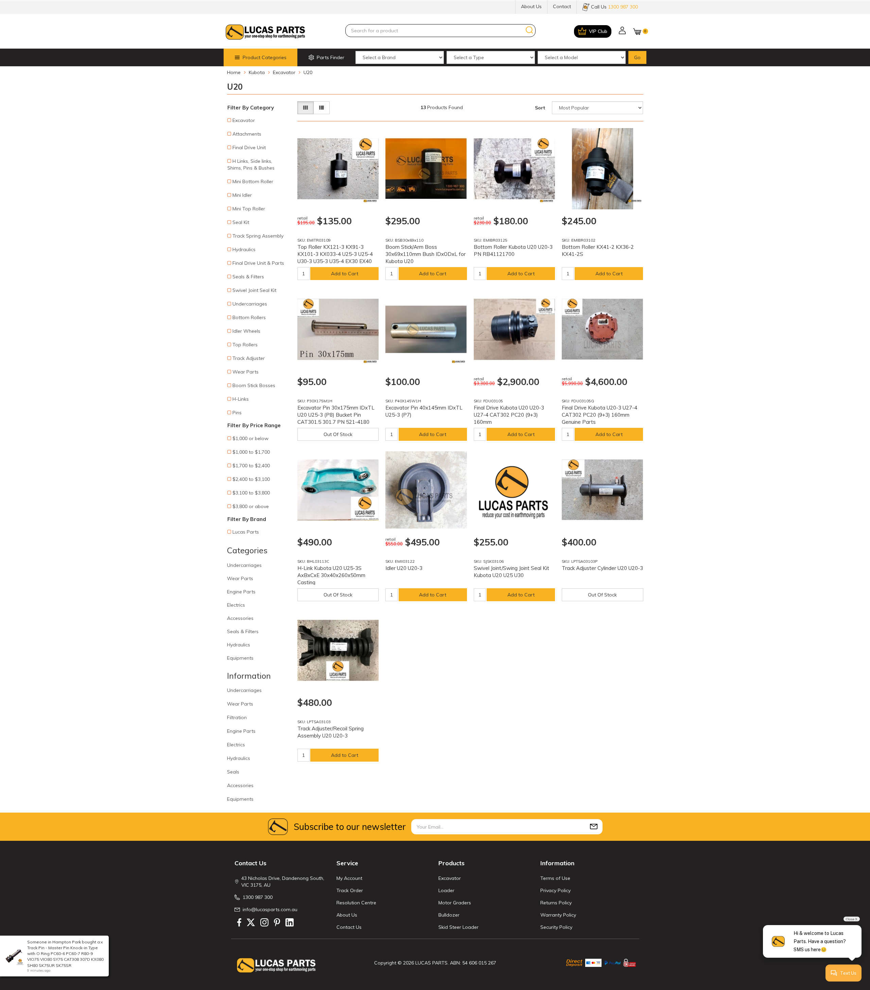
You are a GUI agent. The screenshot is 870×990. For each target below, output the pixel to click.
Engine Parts (241, 592)
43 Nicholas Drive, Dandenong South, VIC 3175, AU (282, 881)
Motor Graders (454, 903)
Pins (237, 413)
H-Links (240, 399)
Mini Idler (242, 195)
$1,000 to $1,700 (251, 452)
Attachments (246, 134)
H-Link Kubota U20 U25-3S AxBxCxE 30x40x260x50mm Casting (331, 575)
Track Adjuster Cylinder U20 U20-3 (602, 568)
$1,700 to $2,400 (251, 466)
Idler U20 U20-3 (403, 568)
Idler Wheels (246, 331)
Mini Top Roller (248, 209)
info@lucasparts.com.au (270, 909)
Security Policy (556, 927)
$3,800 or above (250, 506)
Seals (233, 772)
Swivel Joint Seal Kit (254, 290)
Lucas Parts (245, 532)
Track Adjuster (248, 358)
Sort (540, 108)
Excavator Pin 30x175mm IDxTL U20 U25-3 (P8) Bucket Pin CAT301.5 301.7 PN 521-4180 (336, 414)
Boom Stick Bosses (253, 385)
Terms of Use (555, 878)
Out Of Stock (338, 434)
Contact (562, 6)
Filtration (237, 717)
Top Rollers (245, 345)
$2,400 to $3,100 (251, 479)
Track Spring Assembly (257, 236)
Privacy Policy (555, 890)
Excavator (243, 120)
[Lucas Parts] (370, 201)
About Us (531, 6)
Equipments (240, 658)
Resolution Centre (356, 903)
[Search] (529, 30)
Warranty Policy (558, 915)
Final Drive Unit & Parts (258, 263)
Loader (446, 890)
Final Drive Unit (249, 147)
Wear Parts (245, 372)
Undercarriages (249, 304)
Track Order (349, 890)
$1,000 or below (250, 438)
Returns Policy (556, 903)
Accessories (240, 618)
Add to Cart (344, 274)
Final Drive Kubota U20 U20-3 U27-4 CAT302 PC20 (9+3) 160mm (509, 414)
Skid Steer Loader (458, 927)
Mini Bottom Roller (252, 181)
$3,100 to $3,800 (251, 493)
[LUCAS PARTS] (265, 31)
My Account (349, 878)
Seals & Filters (248, 277)
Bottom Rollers (249, 317)
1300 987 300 (258, 897)
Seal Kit (240, 222)
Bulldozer (448, 915)
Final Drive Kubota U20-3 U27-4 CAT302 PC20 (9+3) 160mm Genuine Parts (599, 414)
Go (637, 57)
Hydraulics (244, 249)
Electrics (236, 605)
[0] (637, 31)
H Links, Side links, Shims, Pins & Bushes (251, 164)
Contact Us (349, 927)
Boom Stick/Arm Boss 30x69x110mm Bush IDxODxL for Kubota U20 (425, 254)
